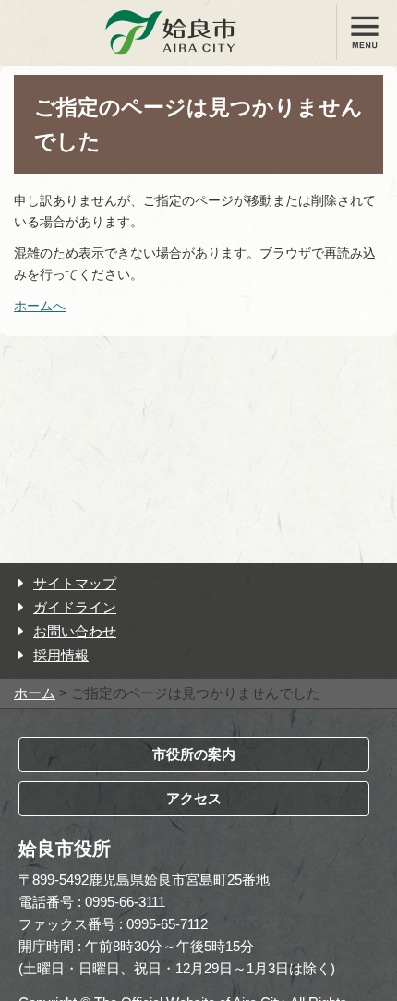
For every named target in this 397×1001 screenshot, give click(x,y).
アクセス (194, 798)
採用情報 (61, 655)
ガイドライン (74, 607)
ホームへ (40, 305)
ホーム (34, 693)
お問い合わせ (74, 631)
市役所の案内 (193, 754)
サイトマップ (74, 583)
